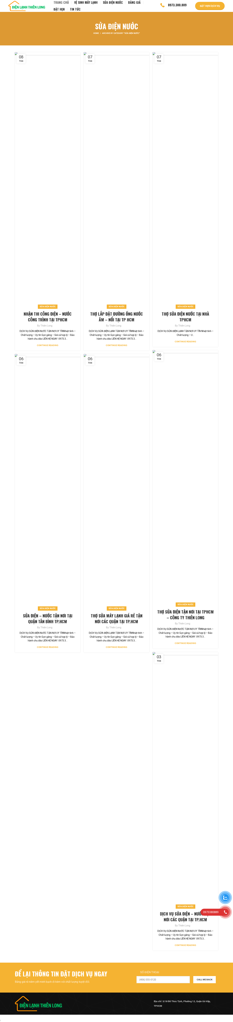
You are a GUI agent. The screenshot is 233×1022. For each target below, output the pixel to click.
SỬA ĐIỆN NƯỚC (48, 306)
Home (96, 33)
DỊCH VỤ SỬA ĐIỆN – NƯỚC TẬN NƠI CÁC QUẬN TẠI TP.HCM (185, 916)
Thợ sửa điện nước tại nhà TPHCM (185, 317)
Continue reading (47, 345)
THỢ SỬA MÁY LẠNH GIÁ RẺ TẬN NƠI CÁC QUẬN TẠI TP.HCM (116, 618)
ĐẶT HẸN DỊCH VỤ (210, 6)
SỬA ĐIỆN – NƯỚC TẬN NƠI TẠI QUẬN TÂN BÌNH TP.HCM (47, 618)
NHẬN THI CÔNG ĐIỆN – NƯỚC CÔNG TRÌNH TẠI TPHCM (47, 317)
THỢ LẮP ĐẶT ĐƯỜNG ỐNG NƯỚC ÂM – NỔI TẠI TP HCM (116, 317)
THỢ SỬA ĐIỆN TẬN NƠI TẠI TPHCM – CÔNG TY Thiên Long (185, 614)
